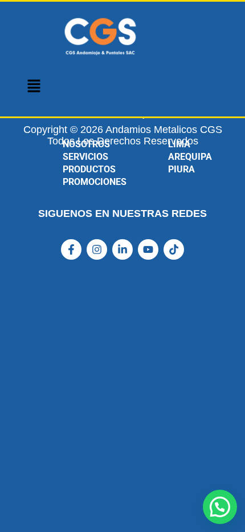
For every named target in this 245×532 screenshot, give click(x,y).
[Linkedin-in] (122, 249)
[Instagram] (97, 249)
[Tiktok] (174, 249)
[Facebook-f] (71, 249)
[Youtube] (148, 249)
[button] (33, 86)
